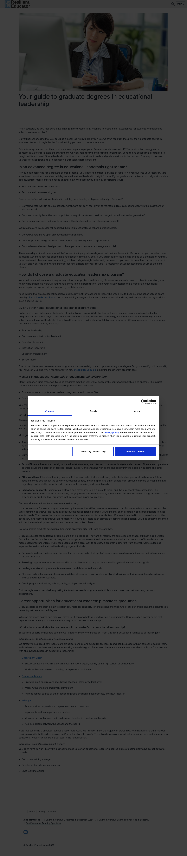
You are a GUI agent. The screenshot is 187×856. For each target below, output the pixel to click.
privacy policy (111, 432)
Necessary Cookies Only (92, 451)
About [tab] (137, 411)
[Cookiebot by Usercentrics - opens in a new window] (143, 401)
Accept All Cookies (135, 451)
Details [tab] (93, 411)
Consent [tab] (49, 411)
